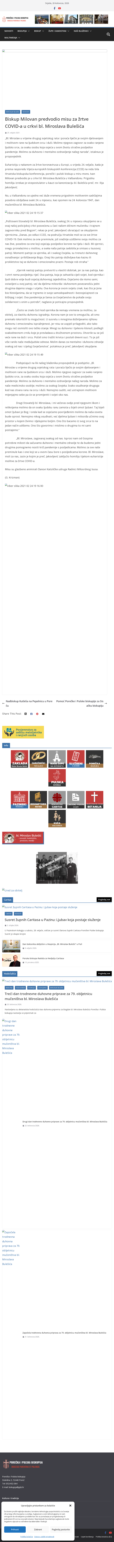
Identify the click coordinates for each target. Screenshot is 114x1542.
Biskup (37, 31)
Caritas (8, 914)
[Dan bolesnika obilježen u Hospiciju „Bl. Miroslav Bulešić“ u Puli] (11, 946)
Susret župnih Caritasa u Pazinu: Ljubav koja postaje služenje (53, 919)
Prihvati (15, 1529)
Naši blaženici (81, 31)
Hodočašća (20, 988)
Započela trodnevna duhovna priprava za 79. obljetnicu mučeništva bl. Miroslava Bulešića (64, 1332)
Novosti (8, 31)
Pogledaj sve (104, 899)
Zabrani (38, 1529)
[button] (70, 1505)
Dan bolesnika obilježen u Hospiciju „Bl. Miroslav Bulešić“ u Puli (52, 944)
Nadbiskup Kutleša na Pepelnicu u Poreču (29, 703)
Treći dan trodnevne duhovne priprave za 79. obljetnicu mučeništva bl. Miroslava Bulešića (48, 996)
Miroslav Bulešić (12, 112)
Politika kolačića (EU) (104, 1537)
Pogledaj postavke (61, 1529)
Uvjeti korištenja (87, 1537)
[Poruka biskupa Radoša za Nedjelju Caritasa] (11, 960)
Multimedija (10, 37)
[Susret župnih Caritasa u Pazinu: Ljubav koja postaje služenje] (57, 907)
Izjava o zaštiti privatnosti (44, 1536)
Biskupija (22, 31)
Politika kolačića (26, 1536)
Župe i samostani (57, 31)
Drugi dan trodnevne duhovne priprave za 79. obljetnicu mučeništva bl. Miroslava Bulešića (65, 1121)
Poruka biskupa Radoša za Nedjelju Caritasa (43, 958)
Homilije (31, 988)
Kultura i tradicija (10, 1498)
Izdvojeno (42, 988)
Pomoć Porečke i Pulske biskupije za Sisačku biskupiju (79, 703)
